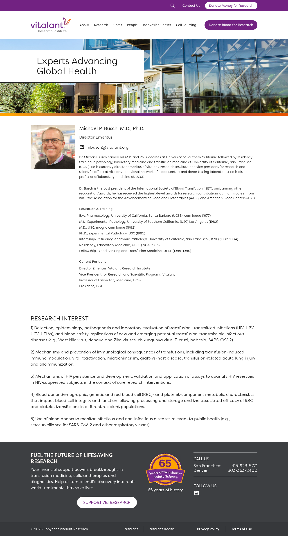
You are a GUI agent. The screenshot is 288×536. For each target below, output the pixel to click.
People (132, 25)
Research (101, 25)
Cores (117, 25)
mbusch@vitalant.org (107, 147)
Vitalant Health (162, 529)
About (84, 25)
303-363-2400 (242, 470)
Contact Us (191, 5)
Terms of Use (241, 529)
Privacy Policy (208, 529)
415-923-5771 (244, 465)
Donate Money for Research (231, 5)
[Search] (172, 5)
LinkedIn (196, 493)
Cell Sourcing (186, 25)
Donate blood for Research (231, 24)
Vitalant (131, 529)
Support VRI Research (107, 502)
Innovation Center (157, 25)
